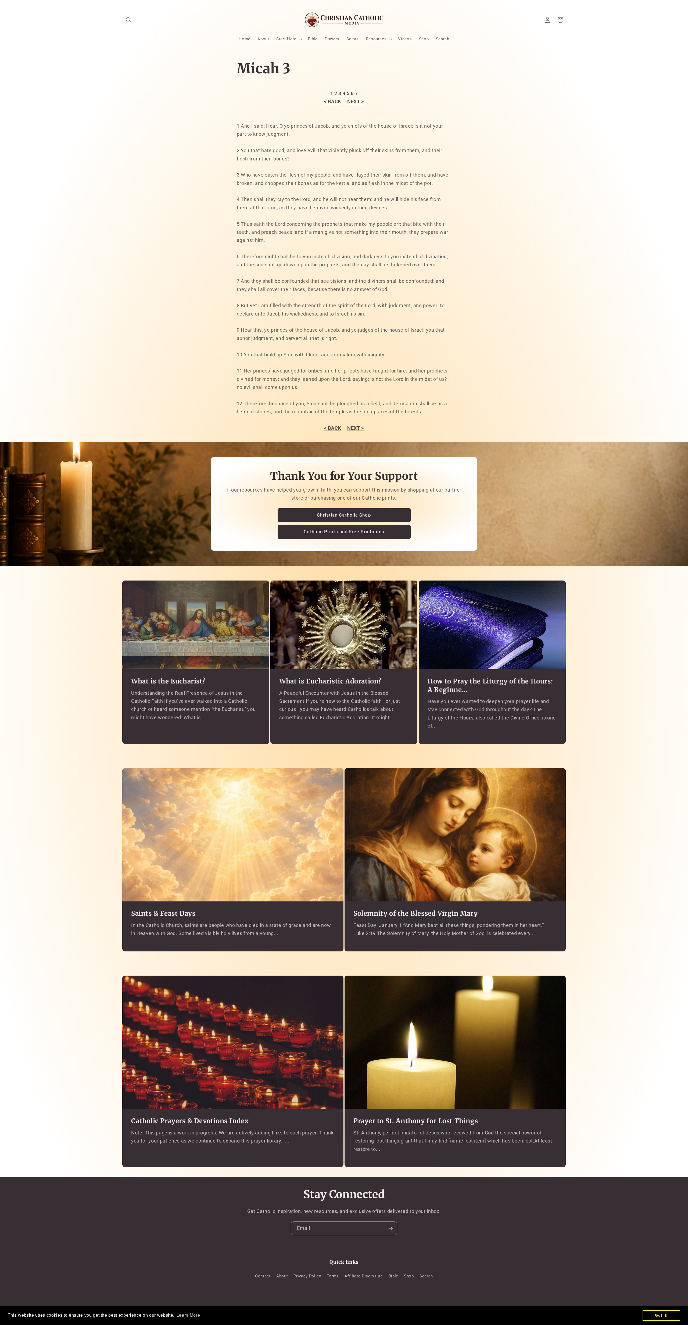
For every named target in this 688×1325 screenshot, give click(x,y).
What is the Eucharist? (168, 681)
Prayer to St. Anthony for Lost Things (415, 1121)
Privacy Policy (307, 1276)
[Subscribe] (390, 1229)
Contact (263, 1276)
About (282, 1276)
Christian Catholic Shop (344, 515)
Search (426, 1276)
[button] (128, 19)
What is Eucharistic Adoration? (330, 681)
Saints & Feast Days (163, 913)
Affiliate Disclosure (364, 1276)
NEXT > (355, 101)
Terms (333, 1276)
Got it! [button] (661, 1315)
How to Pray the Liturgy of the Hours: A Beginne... (490, 685)
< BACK (332, 101)
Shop (409, 1276)
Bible (393, 1276)
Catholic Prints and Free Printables (344, 532)
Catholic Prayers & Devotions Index (190, 1121)
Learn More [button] (188, 1315)
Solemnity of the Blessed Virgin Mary (415, 913)
